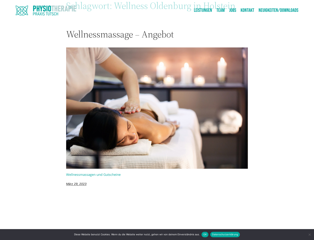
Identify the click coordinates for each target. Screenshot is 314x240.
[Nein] (309, 234)
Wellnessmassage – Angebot (120, 34)
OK (205, 234)
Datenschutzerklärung (225, 234)
